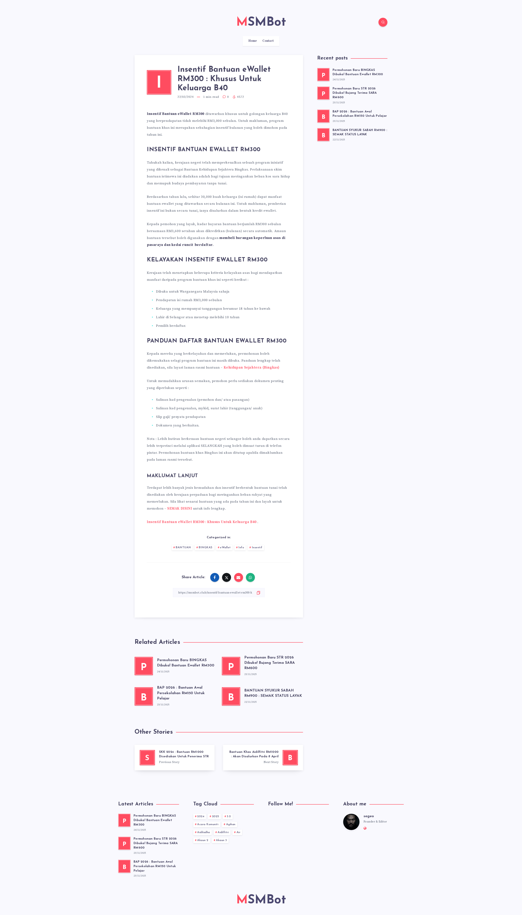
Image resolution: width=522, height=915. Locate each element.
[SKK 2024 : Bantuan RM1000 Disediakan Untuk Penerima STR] (175, 757)
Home (252, 41)
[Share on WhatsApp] (250, 577)
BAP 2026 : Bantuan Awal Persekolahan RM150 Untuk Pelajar (181, 693)
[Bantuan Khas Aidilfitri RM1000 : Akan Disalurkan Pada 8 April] (263, 757)
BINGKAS (205, 547)
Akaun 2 (202, 840)
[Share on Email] (238, 577)
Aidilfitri (223, 832)
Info (241, 547)
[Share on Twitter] (226, 577)
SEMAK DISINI (179, 508)
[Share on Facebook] (214, 577)
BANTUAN (183, 547)
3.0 (229, 816)
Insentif (257, 547)
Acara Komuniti (207, 824)
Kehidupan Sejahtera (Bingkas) (252, 367)
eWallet (225, 547)
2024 (200, 816)
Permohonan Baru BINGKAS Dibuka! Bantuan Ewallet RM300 (358, 72)
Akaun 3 (221, 840)
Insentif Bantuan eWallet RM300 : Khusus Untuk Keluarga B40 (202, 522)
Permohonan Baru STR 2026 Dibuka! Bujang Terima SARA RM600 (269, 663)
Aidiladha (203, 832)
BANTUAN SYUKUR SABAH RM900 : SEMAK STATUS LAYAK (360, 132)
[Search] (382, 22)
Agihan (231, 824)
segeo (369, 816)
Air (239, 832)
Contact (268, 41)
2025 (215, 816)
